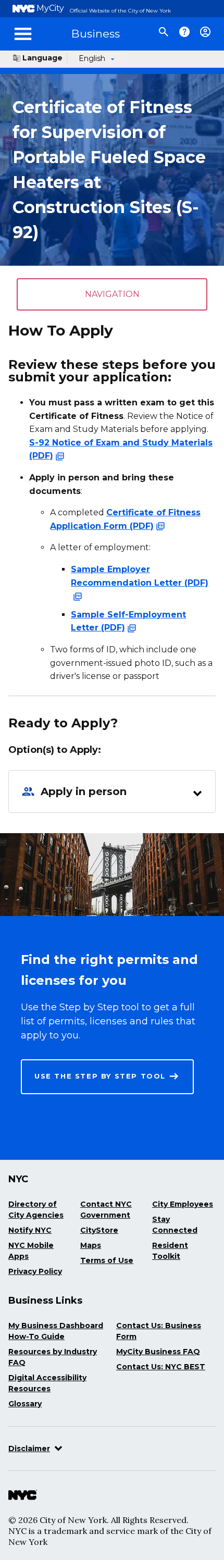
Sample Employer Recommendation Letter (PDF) (139, 576)
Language (42, 58)
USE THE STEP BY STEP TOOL (100, 1076)
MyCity (50, 8)
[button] (112, 791)
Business (95, 33)
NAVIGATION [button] (112, 294)
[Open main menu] (23, 33)
